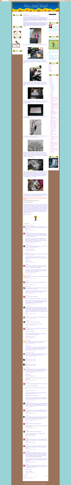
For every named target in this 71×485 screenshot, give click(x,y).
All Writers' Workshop (52, 64)
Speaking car (25, 14)
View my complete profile (53, 33)
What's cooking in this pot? (54, 121)
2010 (50, 81)
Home (35, 476)
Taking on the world (53, 126)
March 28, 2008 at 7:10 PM (30, 413)
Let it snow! (52, 147)
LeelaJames (27, 340)
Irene (26, 430)
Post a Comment (25, 474)
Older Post (46, 476)
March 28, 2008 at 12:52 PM (30, 365)
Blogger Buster (16, 28)
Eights (51, 135)
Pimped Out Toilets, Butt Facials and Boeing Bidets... (53, 113)
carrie (26, 252)
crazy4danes (27, 244)
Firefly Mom (27, 451)
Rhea (26, 264)
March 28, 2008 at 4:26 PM (30, 380)
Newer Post (24, 476)
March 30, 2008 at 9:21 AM (30, 472)
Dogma (51, 102)
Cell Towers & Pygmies (53, 134)
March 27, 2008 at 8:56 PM (30, 313)
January (52, 152)
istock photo (50, 71)
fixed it (46, 17)
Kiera (26, 415)
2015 (50, 76)
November (52, 86)
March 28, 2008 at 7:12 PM (30, 420)
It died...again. (52, 115)
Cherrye (26, 320)
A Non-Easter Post (53, 120)
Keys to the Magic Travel (28, 225)
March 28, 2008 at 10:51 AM (30, 350)
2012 (50, 79)
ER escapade (52, 129)
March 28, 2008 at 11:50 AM (30, 356)
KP (25, 358)
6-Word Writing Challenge (53, 148)
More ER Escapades (53, 124)
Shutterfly (50, 69)
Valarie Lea (26, 286)
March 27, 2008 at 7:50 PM (30, 284)
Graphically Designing (39, 483)
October (52, 87)
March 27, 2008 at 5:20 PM (30, 250)
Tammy (26, 402)
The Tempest (52, 131)
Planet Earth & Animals (53, 142)
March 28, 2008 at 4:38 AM (30, 325)
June (51, 92)
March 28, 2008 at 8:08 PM (30, 435)
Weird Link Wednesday (53, 143)
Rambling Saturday (53, 130)
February (52, 151)
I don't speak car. (52, 111)
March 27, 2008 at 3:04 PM (30, 242)
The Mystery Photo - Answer (54, 97)
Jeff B (26, 315)
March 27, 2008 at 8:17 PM (30, 293)
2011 (50, 80)
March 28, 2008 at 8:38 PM (30, 442)
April (51, 95)
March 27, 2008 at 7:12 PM (30, 278)
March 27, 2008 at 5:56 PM (30, 262)
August (52, 90)
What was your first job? (53, 144)
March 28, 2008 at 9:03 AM (30, 343)
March (52, 96)
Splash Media (51, 70)
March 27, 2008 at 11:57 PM (30, 318)
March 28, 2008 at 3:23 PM (30, 372)
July (51, 91)
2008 (50, 84)
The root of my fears (53, 125)
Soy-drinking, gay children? (54, 149)
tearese (26, 280)
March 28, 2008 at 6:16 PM (30, 406)
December (52, 85)
